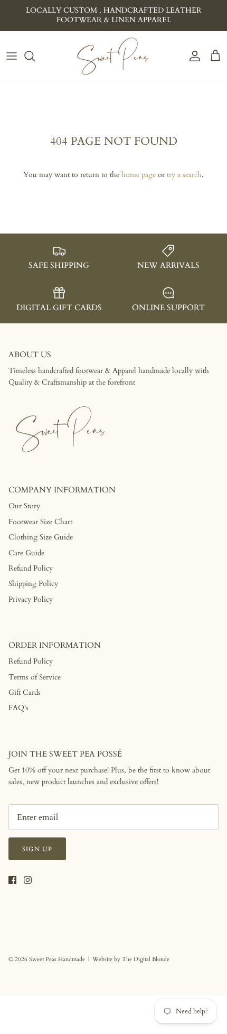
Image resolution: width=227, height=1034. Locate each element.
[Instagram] (28, 880)
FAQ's (18, 708)
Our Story (24, 506)
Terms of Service (34, 677)
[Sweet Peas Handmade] (113, 56)
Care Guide (26, 553)
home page (138, 175)
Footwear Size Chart (40, 522)
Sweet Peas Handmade (57, 959)
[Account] (192, 56)
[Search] (34, 56)
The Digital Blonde (145, 959)
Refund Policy (30, 568)
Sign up (37, 849)
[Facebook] (12, 880)
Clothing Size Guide (40, 537)
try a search (184, 175)
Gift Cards (24, 692)
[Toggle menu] (11, 56)
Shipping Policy (33, 584)
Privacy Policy (30, 599)
